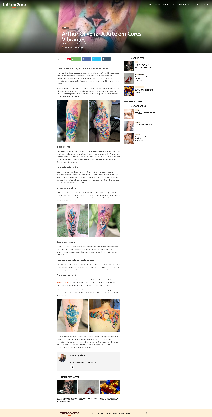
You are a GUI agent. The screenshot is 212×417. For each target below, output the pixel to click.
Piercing (137, 110)
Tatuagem (137, 122)
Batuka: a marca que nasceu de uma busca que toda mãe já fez (109, 399)
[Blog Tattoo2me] (14, 5)
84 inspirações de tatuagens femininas (143, 137)
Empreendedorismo (83, 396)
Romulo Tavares (139, 140)
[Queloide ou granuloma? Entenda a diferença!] (129, 114)
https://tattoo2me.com (75, 358)
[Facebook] (197, 4)
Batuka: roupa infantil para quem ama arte (144, 77)
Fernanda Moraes (139, 128)
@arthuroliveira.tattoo (64, 282)
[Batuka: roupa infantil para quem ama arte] (88, 387)
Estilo (65, 28)
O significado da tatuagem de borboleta (143, 125)
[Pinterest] (204, 4)
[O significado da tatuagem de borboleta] (129, 126)
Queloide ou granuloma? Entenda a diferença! (145, 113)
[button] (192, 4)
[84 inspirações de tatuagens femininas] (129, 138)
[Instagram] (201, 4)
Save (69, 59)
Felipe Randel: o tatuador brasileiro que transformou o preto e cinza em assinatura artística (67, 399)
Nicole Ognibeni (68, 47)
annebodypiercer (139, 116)
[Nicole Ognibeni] (63, 47)
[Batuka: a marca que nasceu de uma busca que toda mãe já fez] (110, 387)
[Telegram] (208, 4)
